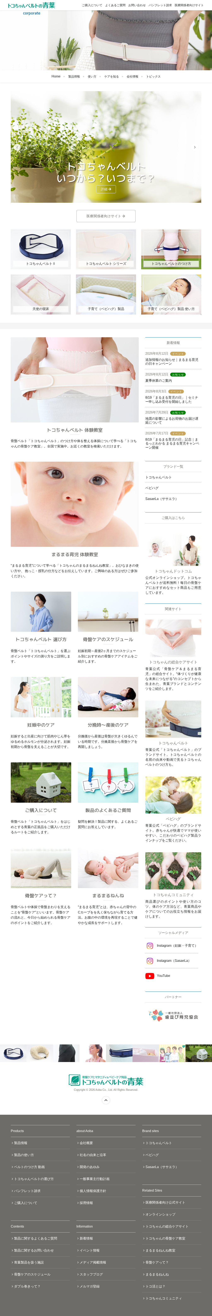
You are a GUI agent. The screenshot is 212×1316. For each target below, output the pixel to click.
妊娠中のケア (41, 725)
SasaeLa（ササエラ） (161, 499)
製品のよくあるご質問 (108, 810)
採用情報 (86, 1203)
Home (56, 76)
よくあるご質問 (115, 5)
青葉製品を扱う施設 (29, 1262)
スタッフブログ (91, 1274)
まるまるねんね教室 (160, 1250)
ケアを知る (111, 76)
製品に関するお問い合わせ (34, 1250)
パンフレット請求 (160, 5)
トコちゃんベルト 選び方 (41, 639)
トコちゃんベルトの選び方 (34, 1179)
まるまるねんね (108, 895)
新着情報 (86, 1238)
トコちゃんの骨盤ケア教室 (165, 1238)
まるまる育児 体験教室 (74, 554)
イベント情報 (90, 1250)
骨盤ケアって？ (41, 895)
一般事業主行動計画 (95, 1179)
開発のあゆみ (90, 1167)
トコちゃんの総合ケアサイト (167, 1226)
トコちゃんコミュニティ (164, 1298)
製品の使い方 (24, 1155)
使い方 (92, 76)
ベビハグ (152, 488)
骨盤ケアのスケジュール (108, 639)
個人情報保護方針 (93, 1191)
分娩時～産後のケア (108, 725)
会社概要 (86, 1143)
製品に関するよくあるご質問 (35, 1238)
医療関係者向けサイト (189, 5)
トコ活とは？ (155, 1286)
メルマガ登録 (90, 1286)
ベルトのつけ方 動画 (29, 1167)
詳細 (104, 189)
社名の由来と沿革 (93, 1155)
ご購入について (92, 5)
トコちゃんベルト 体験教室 (75, 430)
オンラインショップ (160, 1214)
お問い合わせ (137, 5)
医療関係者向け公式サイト (165, 1202)
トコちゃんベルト (158, 477)
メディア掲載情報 (93, 1262)
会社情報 (132, 76)
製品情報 (74, 76)
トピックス (153, 76)
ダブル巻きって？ (27, 1286)
